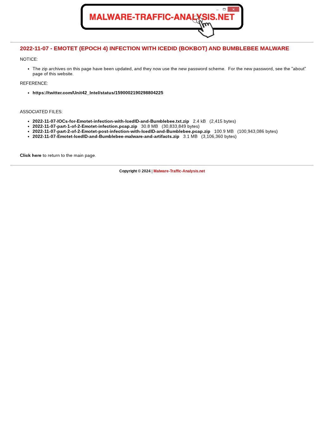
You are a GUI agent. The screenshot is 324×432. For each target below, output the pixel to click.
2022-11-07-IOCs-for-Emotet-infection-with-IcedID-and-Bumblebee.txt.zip (111, 121)
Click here (30, 155)
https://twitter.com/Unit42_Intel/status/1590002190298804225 (98, 92)
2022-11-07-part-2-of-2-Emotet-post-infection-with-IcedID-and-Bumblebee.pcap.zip (121, 131)
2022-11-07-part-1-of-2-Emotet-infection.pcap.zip (85, 126)
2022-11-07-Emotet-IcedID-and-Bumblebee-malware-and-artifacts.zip (106, 136)
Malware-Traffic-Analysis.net (179, 171)
